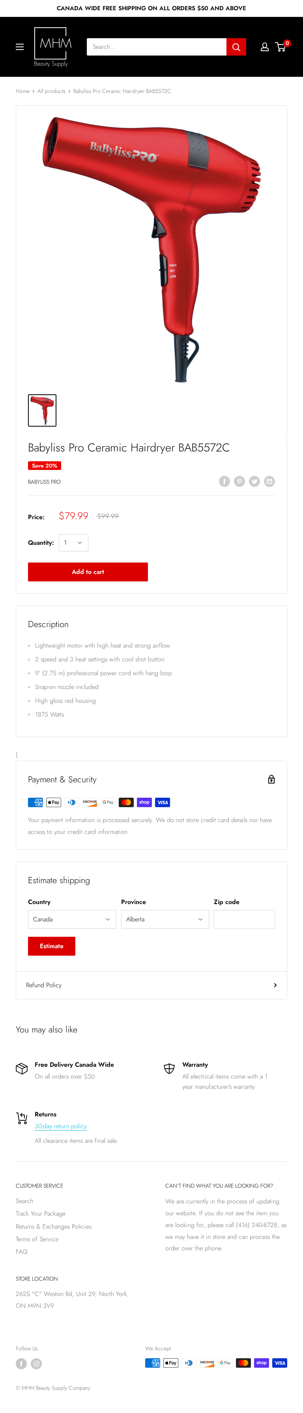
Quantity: (41, 542)
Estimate (52, 946)
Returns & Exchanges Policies (54, 1226)
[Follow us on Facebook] (21, 1364)
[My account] (265, 47)
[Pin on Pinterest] (239, 481)
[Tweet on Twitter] (254, 481)
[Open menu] (20, 47)
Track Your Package (40, 1213)
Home (23, 91)
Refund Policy (44, 985)
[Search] (236, 47)
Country (39, 901)
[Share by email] (269, 481)
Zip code (226, 901)
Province (133, 901)
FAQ (22, 1251)
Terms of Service (37, 1239)
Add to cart (88, 571)
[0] (281, 47)
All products (51, 91)
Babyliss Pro (44, 482)
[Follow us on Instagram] (36, 1364)
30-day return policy (61, 1126)
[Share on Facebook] (224, 481)
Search (24, 1200)
